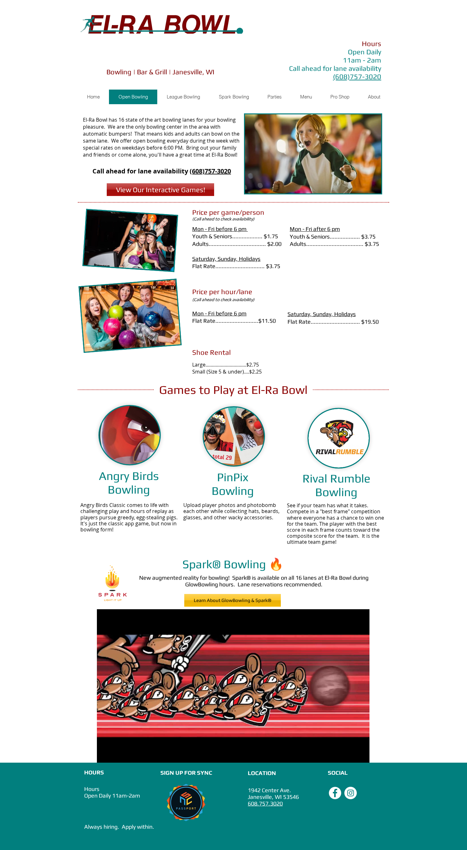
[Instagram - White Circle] (350, 793)
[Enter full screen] (361, 754)
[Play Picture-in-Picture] (350, 754)
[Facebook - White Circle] (335, 793)
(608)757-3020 (210, 171)
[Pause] (105, 754)
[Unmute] (116, 754)
